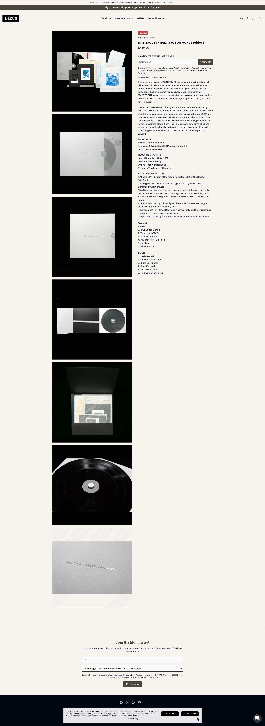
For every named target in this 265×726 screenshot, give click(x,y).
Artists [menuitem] (140, 18)
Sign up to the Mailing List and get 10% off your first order (132, 7)
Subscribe (132, 684)
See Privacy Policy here (149, 677)
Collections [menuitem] (154, 18)
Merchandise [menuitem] (122, 18)
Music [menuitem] (104, 18)
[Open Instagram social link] (133, 702)
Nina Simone (149, 38)
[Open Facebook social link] (121, 702)
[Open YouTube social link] (139, 702)
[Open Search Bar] (241, 18)
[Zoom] (92, 71)
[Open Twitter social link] (127, 702)
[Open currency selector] (248, 18)
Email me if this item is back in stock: (156, 56)
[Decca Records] (11, 18)
